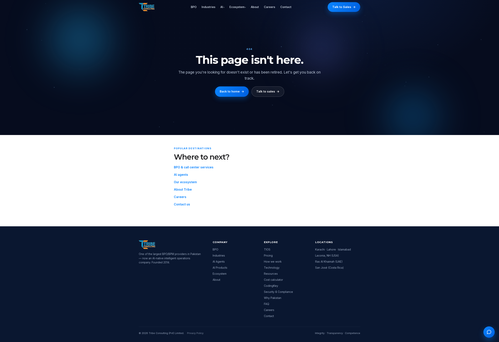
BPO (193, 7)
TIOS (267, 249)
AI (222, 7)
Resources (271, 273)
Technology (272, 267)
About (255, 7)
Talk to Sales (344, 7)
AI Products (220, 267)
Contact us (182, 204)
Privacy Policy (195, 333)
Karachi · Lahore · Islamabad (333, 249)
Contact (285, 7)
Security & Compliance (278, 291)
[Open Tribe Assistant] (489, 332)
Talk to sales (267, 91)
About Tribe (183, 189)
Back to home (232, 91)
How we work (273, 261)
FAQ (266, 304)
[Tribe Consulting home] (146, 7)
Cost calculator (273, 279)
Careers (269, 7)
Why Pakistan (272, 297)
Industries (208, 7)
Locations (324, 242)
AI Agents (219, 261)
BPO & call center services (193, 167)
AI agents (181, 175)
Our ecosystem (185, 182)
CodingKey (271, 285)
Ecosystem (237, 7)
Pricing (268, 255)
